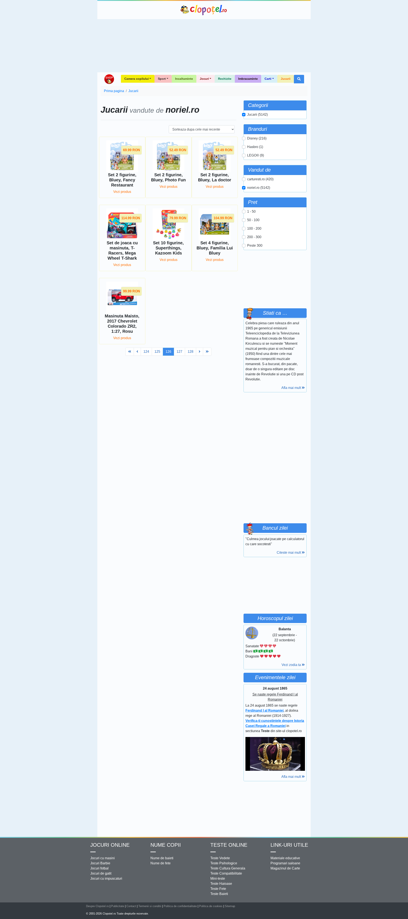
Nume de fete (160, 863)
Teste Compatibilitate (226, 873)
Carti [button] (268, 78)
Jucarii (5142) (257, 114)
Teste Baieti (219, 894)
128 (190, 351)
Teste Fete (218, 889)
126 (168, 351)
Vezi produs (122, 191)
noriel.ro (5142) (258, 187)
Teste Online (228, 845)
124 (146, 351)
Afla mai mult (291, 388)
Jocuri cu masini (102, 858)
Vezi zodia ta (292, 665)
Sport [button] (162, 78)
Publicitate (117, 906)
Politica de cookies (210, 906)
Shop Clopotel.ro (109, 79)
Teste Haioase (221, 883)
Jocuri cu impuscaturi (106, 878)
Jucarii (285, 78)
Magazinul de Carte (285, 868)
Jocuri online (110, 845)
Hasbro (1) (255, 147)
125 (157, 351)
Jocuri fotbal (99, 868)
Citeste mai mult (289, 552)
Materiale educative (285, 858)
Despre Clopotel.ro (97, 906)
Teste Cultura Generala (227, 868)
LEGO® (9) (255, 155)
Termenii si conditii (149, 906)
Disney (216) (256, 138)
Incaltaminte (184, 78)
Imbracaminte (248, 78)
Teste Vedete (220, 858)
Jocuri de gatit (100, 873)
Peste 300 (254, 245)
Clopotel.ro (204, 10)
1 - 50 (251, 211)
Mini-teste (217, 878)
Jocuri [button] (204, 78)
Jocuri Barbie (100, 863)
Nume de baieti (161, 858)
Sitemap (230, 906)
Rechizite (224, 78)
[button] (299, 79)
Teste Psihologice (223, 863)
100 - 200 (254, 228)
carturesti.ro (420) (260, 179)
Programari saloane (285, 863)
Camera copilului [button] (136, 78)
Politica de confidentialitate (180, 906)
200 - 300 (254, 237)
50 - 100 (253, 220)
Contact (131, 906)
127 (179, 351)
